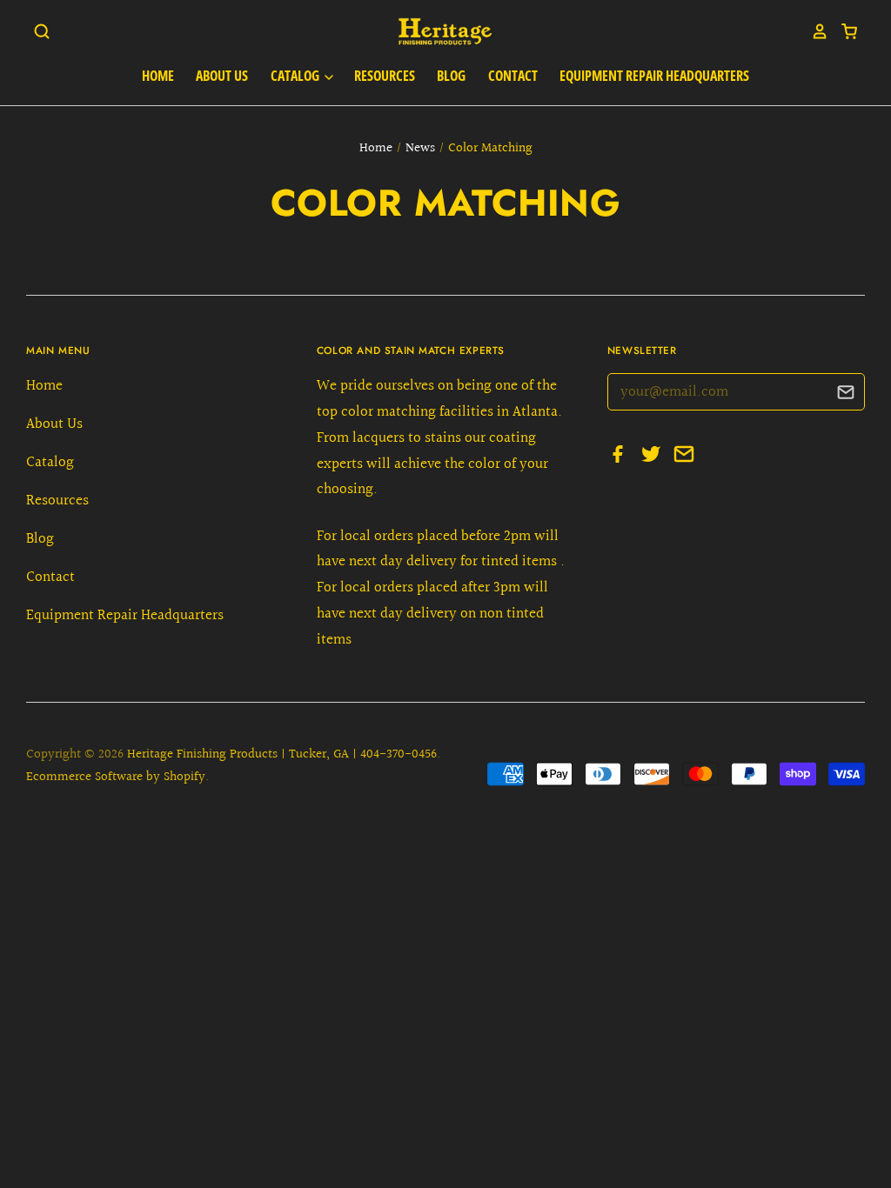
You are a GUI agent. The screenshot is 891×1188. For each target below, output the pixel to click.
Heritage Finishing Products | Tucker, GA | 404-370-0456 (282, 754)
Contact (513, 75)
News (420, 148)
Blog (451, 75)
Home (158, 75)
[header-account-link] (813, 31)
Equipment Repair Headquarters (654, 75)
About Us (222, 75)
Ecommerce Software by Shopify (115, 777)
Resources (384, 75)
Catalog (296, 75)
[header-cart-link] (843, 31)
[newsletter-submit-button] (845, 394)
